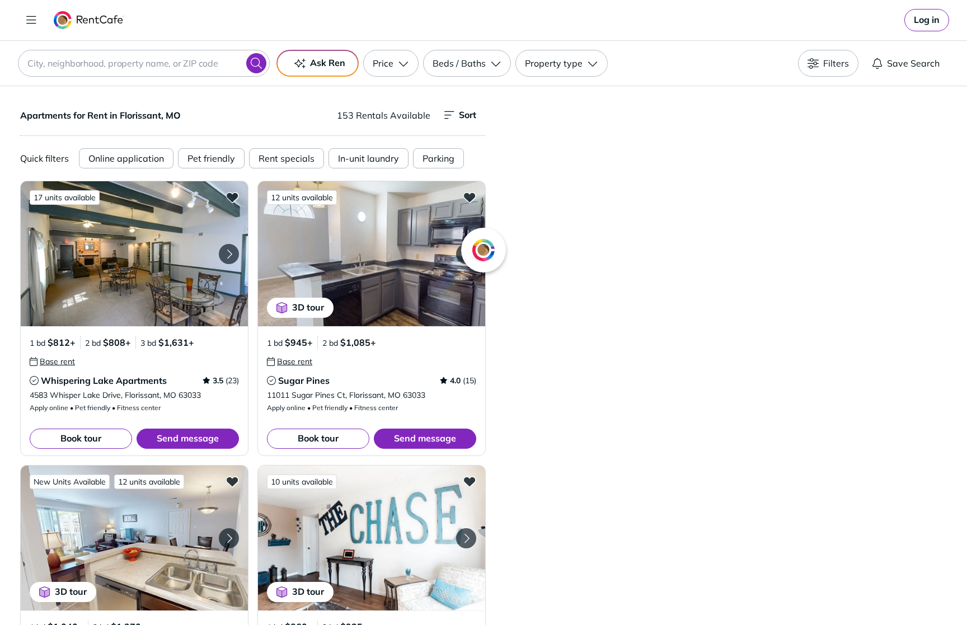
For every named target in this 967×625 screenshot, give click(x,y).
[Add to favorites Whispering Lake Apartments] (232, 197)
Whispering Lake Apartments (104, 380)
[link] (926, 20)
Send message (188, 438)
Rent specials (286, 158)
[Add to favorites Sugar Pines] (469, 197)
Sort (467, 114)
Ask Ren (327, 62)
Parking (438, 158)
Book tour (80, 438)
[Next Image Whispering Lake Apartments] (229, 254)
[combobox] (144, 63)
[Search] (256, 63)
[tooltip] (52, 361)
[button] (134, 253)
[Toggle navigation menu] (31, 20)
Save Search (913, 63)
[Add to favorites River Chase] (469, 481)
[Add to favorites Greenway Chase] (232, 481)
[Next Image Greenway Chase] (229, 538)
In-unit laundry (368, 158)
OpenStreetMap (783, 592)
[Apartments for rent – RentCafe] (89, 20)
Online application (126, 158)
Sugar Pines (304, 380)
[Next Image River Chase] (466, 538)
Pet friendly (211, 158)
